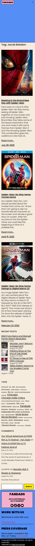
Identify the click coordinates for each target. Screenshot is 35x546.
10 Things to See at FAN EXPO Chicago (21, 359)
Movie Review (21, 414)
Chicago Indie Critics (13, 397)
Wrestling (28, 425)
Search (29, 486)
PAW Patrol (26, 420)
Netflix (10, 420)
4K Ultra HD (4, 387)
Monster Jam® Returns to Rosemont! (21, 345)
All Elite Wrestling (15, 389)
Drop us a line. (8, 522)
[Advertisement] (17, 23)
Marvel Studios (10, 414)
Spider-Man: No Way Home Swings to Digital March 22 (16, 287)
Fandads (25, 406)
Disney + (3, 403)
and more (21, 536)
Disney (27, 401)
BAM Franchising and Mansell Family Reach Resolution (16, 337)
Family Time (15, 406)
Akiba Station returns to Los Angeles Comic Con (21, 368)
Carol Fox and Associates (22, 392)
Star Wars (17, 423)
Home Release (20, 409)
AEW (13, 387)
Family (22, 403)
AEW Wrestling (5, 389)
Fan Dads (7, 2)
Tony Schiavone (20, 425)
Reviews (11, 423)
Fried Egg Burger (18, 544)
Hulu (31, 409)
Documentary (11, 403)
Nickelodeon (18, 420)
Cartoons (3, 395)
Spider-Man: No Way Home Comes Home (16, 195)
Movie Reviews (9, 417)
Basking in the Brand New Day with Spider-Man (15, 101)
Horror (27, 409)
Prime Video (4, 423)
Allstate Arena (23, 389)
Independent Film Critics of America (15, 412)
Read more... (7, 140)
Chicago (12, 394)
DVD (17, 403)
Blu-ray (10, 392)
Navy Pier (4, 420)
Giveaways (12, 409)
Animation (4, 392)
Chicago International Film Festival (10, 401)
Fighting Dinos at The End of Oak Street (20, 352)
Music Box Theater (28, 417)
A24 (10, 387)
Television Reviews (8, 425)
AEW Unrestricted (20, 387)
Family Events (6, 406)
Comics (22, 401)
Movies (20, 417)
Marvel (2, 414)
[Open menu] (33, 2)
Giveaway (4, 409)
